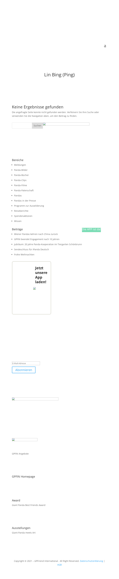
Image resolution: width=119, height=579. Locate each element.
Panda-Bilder (21, 169)
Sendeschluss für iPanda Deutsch (31, 249)
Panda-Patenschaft (24, 190)
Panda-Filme (20, 185)
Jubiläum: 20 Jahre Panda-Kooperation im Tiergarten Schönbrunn (48, 244)
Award (16, 500)
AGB (59, 564)
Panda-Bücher (21, 175)
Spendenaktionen (23, 215)
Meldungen (20, 164)
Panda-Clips (20, 180)
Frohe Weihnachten (24, 254)
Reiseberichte (21, 210)
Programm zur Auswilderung (29, 205)
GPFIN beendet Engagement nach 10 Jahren (37, 239)
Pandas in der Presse (25, 200)
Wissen (18, 221)
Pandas (18, 195)
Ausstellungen (21, 528)
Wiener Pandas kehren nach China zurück (36, 234)
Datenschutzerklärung (91, 560)
